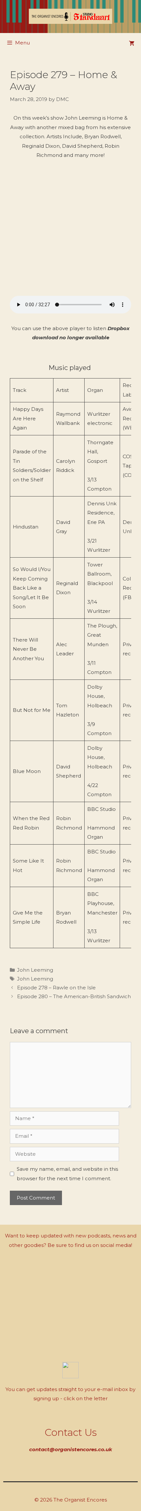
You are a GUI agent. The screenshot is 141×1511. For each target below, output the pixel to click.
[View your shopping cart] (131, 43)
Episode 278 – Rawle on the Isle (56, 987)
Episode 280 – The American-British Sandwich (74, 996)
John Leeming (35, 970)
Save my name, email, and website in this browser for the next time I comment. (67, 1174)
